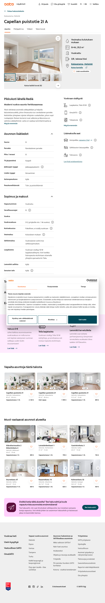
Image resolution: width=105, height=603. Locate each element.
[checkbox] (31, 394)
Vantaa (31, 548)
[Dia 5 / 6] (56, 77)
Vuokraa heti (10, 536)
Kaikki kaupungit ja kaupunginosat (36, 562)
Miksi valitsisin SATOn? (62, 542)
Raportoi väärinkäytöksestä (88, 567)
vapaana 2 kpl (84, 140)
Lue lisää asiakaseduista (73, 161)
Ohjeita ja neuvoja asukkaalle (64, 555)
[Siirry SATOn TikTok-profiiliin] (38, 586)
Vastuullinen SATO (12, 548)
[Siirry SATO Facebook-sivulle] (29, 586)
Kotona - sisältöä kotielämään (64, 570)
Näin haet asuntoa (60, 547)
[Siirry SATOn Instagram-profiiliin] (33, 586)
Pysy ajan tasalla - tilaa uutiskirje (37, 568)
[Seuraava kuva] (58, 85)
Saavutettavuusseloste (86, 563)
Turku (31, 556)
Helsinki (32, 540)
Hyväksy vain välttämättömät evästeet (22, 319)
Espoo (31, 544)
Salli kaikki (82, 319)
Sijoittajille (82, 544)
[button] (89, 105)
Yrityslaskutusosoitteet (87, 571)
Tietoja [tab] (83, 286)
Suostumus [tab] (22, 286)
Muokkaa (51, 319)
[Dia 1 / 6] (10, 77)
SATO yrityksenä (84, 540)
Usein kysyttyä (11, 542)
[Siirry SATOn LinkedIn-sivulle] (42, 586)
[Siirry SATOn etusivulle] (9, 4)
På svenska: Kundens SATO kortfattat (63, 564)
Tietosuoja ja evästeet (86, 559)
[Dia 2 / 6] (21, 77)
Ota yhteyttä (82, 575)
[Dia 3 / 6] (33, 77)
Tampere (32, 552)
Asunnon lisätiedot (16, 133)
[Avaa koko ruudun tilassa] (58, 38)
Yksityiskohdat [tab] (52, 286)
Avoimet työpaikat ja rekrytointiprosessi (86, 553)
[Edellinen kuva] (7, 381)
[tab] (7, 29)
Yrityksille (57, 559)
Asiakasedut (58, 551)
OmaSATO (9, 554)
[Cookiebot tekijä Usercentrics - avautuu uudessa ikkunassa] (88, 280)
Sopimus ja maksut (16, 196)
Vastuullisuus (83, 548)
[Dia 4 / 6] (45, 77)
